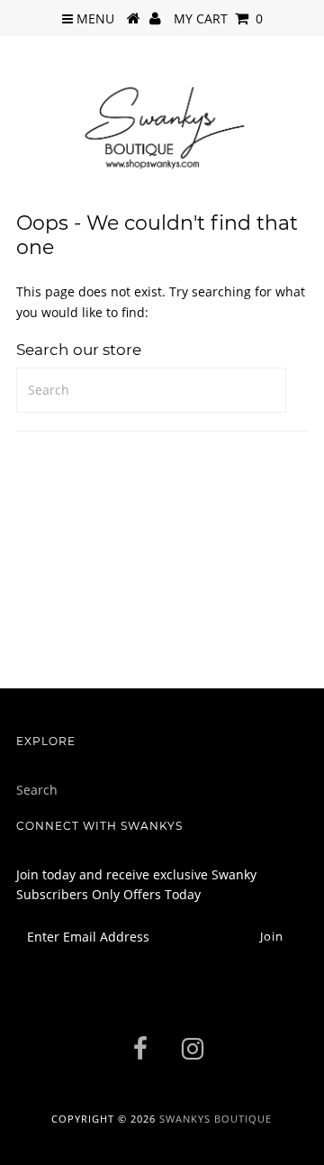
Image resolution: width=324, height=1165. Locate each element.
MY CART (218, 18)
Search (37, 789)
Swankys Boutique (215, 1118)
